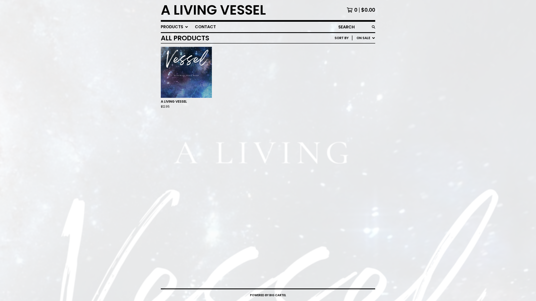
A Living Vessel (213, 10)
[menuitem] (174, 27)
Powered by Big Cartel (268, 295)
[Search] (373, 27)
